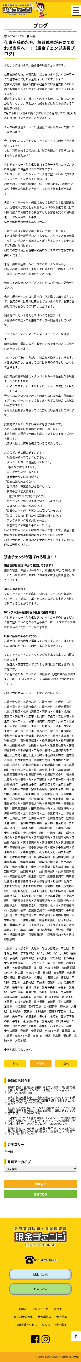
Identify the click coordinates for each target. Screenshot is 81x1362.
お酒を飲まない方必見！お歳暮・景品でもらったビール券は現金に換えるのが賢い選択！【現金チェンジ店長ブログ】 (41, 1131)
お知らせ (40, 1184)
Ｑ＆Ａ (46, 1324)
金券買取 (61, 1316)
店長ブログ (40, 1194)
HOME (23, 1308)
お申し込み (40, 1289)
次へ (66, 1063)
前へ (15, 1063)
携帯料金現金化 (23, 1316)
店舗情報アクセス (26, 1324)
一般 (33, 36)
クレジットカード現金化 (47, 1308)
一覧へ (41, 1063)
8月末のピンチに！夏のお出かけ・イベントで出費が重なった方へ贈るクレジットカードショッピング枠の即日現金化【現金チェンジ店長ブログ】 (42, 1121)
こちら (27, 692)
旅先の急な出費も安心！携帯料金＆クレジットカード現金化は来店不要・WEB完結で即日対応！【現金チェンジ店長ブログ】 (41, 1100)
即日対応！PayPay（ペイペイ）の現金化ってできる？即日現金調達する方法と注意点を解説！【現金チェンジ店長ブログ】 (41, 1110)
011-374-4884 (45, 1259)
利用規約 (60, 1324)
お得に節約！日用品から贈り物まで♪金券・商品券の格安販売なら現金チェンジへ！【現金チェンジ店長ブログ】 (41, 1090)
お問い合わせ (40, 1274)
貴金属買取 (44, 1316)
